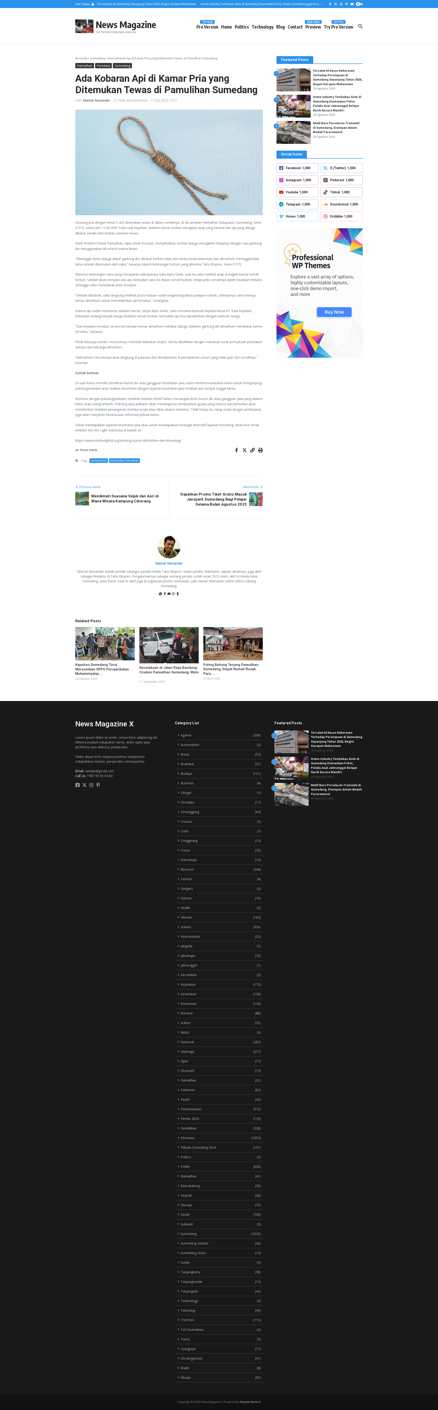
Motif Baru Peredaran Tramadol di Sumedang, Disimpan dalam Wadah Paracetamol (336, 127)
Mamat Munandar (96, 100)
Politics (242, 26)
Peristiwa (103, 65)
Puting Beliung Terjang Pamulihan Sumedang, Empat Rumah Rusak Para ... (230, 669)
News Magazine (126, 24)
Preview (313, 25)
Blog (280, 26)
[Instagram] (173, 594)
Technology (263, 26)
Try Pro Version (338, 25)
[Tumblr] (177, 594)
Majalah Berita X (250, 1402)
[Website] (160, 594)
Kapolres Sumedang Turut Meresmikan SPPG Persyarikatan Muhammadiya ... (102, 669)
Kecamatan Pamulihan (124, 460)
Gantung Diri (99, 460)
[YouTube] (169, 594)
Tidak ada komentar (132, 100)
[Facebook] (164, 594)
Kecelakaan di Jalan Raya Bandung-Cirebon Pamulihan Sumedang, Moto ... (169, 672)
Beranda (81, 58)
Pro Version (207, 25)
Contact (295, 26)
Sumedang (97, 58)
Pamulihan (84, 65)
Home (226, 26)
